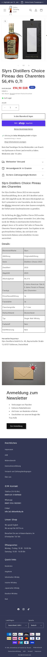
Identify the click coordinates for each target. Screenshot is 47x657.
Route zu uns (10, 540)
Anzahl (4, 103)
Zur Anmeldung (16, 426)
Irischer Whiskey (11, 583)
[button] (4, 10)
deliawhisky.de (14, 647)
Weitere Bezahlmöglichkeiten (23, 129)
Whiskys (8, 205)
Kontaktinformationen (24, 655)
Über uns (8, 477)
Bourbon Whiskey (11, 594)
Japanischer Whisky (12, 588)
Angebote (8, 572)
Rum (6, 599)
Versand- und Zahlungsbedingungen (18, 471)
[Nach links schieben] (18, 65)
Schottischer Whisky (12, 577)
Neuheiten (8, 566)
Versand (12, 93)
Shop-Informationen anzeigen (15, 142)
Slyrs (19, 215)
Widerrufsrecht (10, 461)
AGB (6, 455)
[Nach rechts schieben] (28, 65)
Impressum (9, 449)
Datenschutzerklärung (13, 466)
